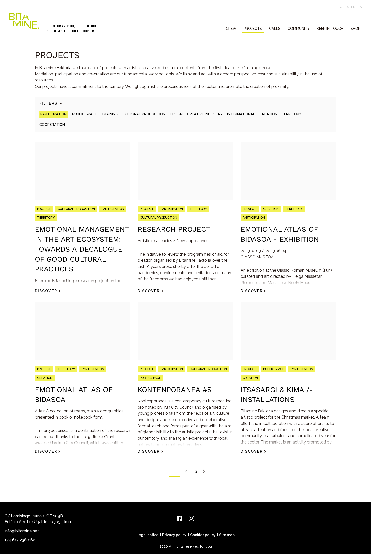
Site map (227, 535)
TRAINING (109, 114)
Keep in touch (330, 28)
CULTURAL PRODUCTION (143, 114)
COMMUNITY (299, 28)
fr (353, 7)
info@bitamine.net (22, 531)
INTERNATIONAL (241, 114)
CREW (231, 28)
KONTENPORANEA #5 (174, 389)
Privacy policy (174, 535)
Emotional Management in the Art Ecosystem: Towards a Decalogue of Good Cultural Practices (82, 249)
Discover (46, 291)
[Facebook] (179, 518)
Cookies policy (203, 535)
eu (340, 7)
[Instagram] (191, 518)
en (360, 7)
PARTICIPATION (53, 114)
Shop (355, 28)
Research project (174, 229)
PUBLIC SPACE (84, 114)
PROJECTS (253, 28)
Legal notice (147, 535)
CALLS (274, 28)
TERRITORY (291, 114)
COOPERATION (52, 125)
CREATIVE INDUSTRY (205, 114)
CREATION (268, 114)
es (347, 7)
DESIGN (176, 114)
